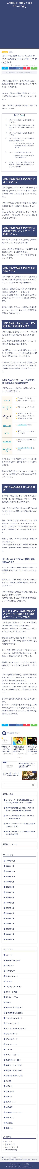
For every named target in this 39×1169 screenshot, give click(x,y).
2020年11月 (10, 861)
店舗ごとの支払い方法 (14, 1076)
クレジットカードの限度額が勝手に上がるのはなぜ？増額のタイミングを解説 (20, 801)
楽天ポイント (11, 1102)
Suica (8, 1002)
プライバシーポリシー (15, 1164)
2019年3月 (10, 913)
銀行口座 (9, 1123)
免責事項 (27, 1164)
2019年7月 (10, 892)
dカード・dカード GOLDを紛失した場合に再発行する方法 (20, 825)
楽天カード (10, 1091)
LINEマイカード (12, 976)
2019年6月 (10, 897)
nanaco (9, 981)
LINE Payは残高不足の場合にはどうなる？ (21, 121)
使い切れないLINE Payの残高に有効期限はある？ (24, 156)
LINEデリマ (10, 971)
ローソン (7, 400)
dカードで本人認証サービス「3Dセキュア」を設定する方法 (20, 817)
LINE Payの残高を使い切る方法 (21, 152)
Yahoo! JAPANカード (14, 1007)
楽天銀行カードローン (14, 1112)
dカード (9, 955)
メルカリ (9, 1049)
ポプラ (7, 433)
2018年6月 (10, 939)
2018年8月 (10, 929)
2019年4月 (10, 908)
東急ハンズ (7, 426)
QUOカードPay (12, 997)
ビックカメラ (7, 442)
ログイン (8, 1141)
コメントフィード (12, 1147)
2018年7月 (10, 934)
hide (22, 115)
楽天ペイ (9, 1096)
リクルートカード (12, 1055)
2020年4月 (10, 866)
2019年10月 (10, 876)
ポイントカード (12, 1044)
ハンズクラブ (22, 425)
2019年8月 (10, 887)
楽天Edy (9, 1086)
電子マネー (10, 1128)
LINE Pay (5, 52)
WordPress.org (11, 1150)
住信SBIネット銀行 (13, 1060)
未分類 (8, 1081)
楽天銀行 (9, 1107)
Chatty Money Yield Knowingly (19, 4)
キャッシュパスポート (14, 1018)
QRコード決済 (11, 992)
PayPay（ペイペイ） (14, 986)
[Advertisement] (19, 28)
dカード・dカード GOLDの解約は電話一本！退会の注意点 (20, 833)
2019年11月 (10, 871)
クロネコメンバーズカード (16, 1028)
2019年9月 (10, 882)
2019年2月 (10, 918)
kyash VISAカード (13, 960)
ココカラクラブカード (25, 448)
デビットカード (12, 1034)
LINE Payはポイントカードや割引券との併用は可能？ (21, 139)
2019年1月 (10, 924)
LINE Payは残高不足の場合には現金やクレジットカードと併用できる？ (21, 127)
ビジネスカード (12, 1039)
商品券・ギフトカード (14, 1070)
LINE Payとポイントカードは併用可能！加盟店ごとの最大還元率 (24, 145)
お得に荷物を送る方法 (14, 1013)
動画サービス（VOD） (14, 1065)
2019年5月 (10, 903)
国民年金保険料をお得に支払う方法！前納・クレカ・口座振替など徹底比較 (20, 809)
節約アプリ (10, 1117)
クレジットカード (12, 1023)
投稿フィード (10, 1144)
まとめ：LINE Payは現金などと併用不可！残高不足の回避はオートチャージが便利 (21, 164)
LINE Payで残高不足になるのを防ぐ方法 (21, 134)
